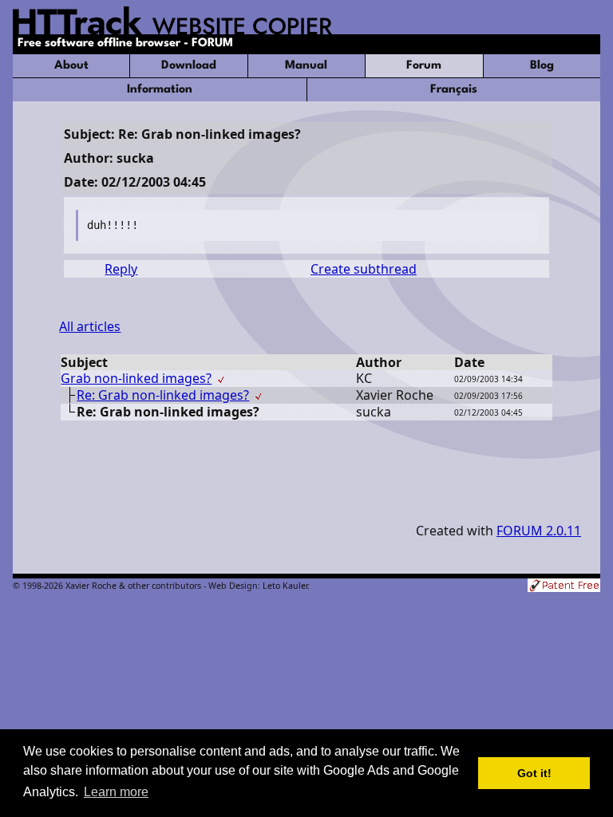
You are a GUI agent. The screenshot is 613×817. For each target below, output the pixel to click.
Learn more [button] (116, 792)
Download (188, 66)
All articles (90, 326)
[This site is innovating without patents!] (564, 586)
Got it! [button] (534, 773)
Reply (121, 269)
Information (159, 90)
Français (453, 90)
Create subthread (363, 269)
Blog (542, 66)
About (71, 66)
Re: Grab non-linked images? (163, 395)
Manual (306, 66)
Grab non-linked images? (136, 378)
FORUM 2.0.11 (538, 530)
